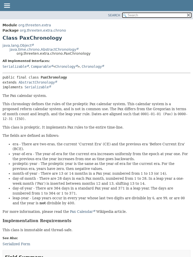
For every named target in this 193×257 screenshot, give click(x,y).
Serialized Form (16, 244)
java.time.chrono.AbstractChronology (43, 49)
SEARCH (114, 15)
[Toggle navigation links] (7, 6)
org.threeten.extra (34, 25)
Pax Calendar (81, 212)
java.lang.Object (17, 45)
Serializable (15, 67)
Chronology (65, 67)
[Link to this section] (74, 220)
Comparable (41, 67)
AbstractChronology (37, 82)
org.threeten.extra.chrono (43, 30)
